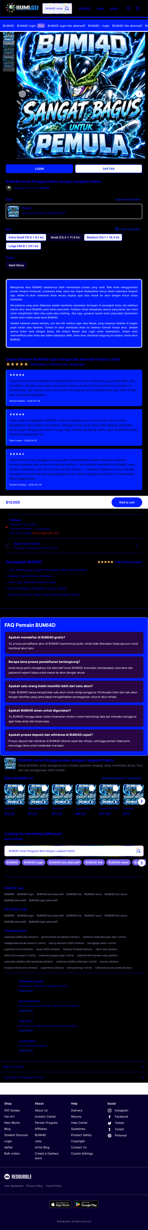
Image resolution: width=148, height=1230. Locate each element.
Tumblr (119, 1129)
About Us (41, 1110)
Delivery (76, 1110)
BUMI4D (8, 26)
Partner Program (46, 1122)
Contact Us (79, 1147)
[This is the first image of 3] (22, 94)
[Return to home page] (22, 8)
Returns (76, 1116)
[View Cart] (137, 8)
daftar (8, 1147)
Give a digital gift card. (45, 533)
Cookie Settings (82, 1153)
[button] (8, 35)
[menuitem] (8, 25)
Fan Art (9, 1116)
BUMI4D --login (98, 26)
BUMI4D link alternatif (127, 26)
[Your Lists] (128, 8)
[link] (12, 862)
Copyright (78, 1141)
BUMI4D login (30, 26)
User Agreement (13, 1185)
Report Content (13, 1067)
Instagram (121, 1110)
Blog (7, 1129)
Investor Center (45, 1116)
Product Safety (81, 1135)
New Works (12, 1122)
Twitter (119, 1123)
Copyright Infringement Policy (23, 1077)
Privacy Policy (34, 1185)
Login (8, 1141)
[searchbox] (74, 851)
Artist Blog (42, 1147)
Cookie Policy (54, 1185)
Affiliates (41, 1129)
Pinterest (121, 1135)
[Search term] (66, 8)
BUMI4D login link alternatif (66, 26)
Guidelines (78, 1129)
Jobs (38, 1141)
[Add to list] (21, 788)
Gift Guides (12, 1110)
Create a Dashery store (47, 1156)
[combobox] (57, 8)
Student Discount (16, 1135)
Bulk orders (12, 1153)
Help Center (79, 1122)
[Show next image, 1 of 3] (139, 94)
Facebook (121, 1116)
